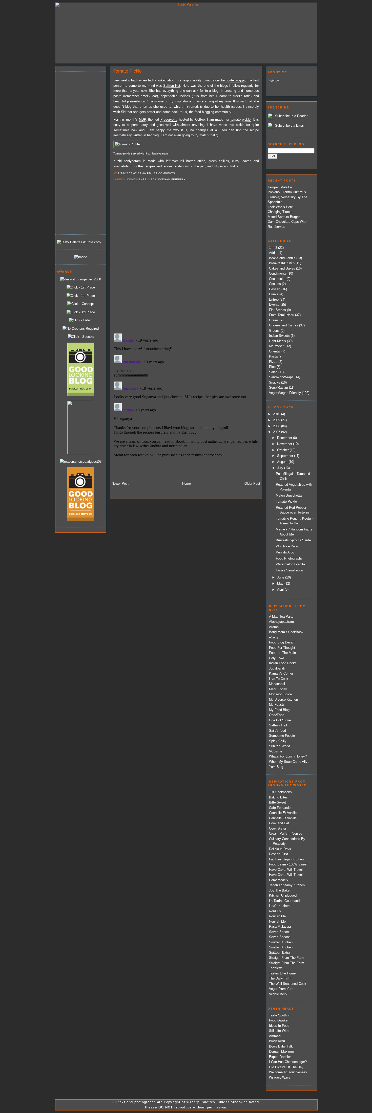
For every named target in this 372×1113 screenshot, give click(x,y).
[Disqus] (186, 260)
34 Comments (164, 173)
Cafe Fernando (280, 808)
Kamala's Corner (281, 673)
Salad (273, 372)
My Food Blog (279, 710)
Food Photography (289, 558)
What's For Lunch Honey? (288, 756)
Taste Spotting (279, 1015)
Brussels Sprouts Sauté (293, 540)
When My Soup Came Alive (289, 762)
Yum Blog (276, 767)
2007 (277, 432)
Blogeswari (277, 1041)
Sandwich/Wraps (281, 377)
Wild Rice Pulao (287, 546)
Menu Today (278, 689)
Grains (274, 320)
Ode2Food (276, 715)
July (280, 468)
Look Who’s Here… (282, 207)
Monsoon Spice (280, 694)
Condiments (137, 179)
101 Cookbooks (280, 792)
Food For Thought (282, 648)
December (285, 438)
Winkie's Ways (280, 1077)
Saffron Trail (278, 725)
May (280, 583)
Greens (274, 330)
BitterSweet (277, 802)
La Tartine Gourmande (285, 901)
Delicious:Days (280, 849)
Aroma (274, 627)
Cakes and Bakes (282, 268)
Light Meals (277, 341)
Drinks (273, 294)
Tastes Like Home (282, 973)
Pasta (273, 356)
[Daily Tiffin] (80, 257)
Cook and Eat (279, 823)
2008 (277, 426)
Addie (273, 253)
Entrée (274, 299)
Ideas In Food (279, 1026)
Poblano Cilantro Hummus (287, 192)
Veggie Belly (278, 994)
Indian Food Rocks (283, 663)
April (281, 589)
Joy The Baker (280, 890)
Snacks (274, 382)
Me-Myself (276, 346)
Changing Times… (281, 212)
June (281, 577)
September (285, 456)
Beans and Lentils (282, 258)
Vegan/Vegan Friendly (167, 179)
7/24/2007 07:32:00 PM (134, 173)
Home (186, 483)
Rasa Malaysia (280, 926)
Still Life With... (280, 1031)
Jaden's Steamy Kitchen (287, 885)
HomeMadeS (278, 880)
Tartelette (276, 968)
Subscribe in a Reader (291, 116)
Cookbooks (277, 279)
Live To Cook (278, 679)
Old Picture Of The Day (286, 1067)
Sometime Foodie (282, 736)
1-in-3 (273, 248)
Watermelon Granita (290, 564)
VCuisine (275, 751)
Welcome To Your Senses (288, 1072)
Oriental (274, 351)
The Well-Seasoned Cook (287, 984)
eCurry (274, 637)
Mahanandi (277, 684)
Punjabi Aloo (285, 552)
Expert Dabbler (280, 1057)
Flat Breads (277, 310)
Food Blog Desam (282, 642)
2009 (277, 420)
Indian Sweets (279, 336)
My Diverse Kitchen (283, 699)
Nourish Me (277, 916)
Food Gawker (278, 1020)
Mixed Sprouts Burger (284, 217)
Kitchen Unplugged (283, 895)
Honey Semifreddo (289, 570)
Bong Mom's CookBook (286, 632)
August (282, 462)
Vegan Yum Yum (281, 989)
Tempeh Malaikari (281, 187)
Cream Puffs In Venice (285, 833)
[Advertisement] (77, 152)
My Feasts (277, 704)
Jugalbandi (277, 668)
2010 (277, 414)
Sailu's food (277, 730)
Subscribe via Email (289, 125)
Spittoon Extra (279, 952)
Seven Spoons (280, 932)
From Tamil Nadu (281, 315)
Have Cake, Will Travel (286, 870)
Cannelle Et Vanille (283, 813)
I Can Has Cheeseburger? (288, 1062)
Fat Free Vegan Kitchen (286, 859)
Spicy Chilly (277, 741)
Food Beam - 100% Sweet (288, 864)
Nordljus (275, 911)
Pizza (273, 362)
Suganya (274, 80)
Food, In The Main (282, 653)
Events (274, 304)
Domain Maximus (282, 1051)
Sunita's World (279, 746)
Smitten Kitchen (281, 942)
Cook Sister (277, 828)
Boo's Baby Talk (281, 1046)
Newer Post (120, 483)
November (285, 444)
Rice (272, 367)
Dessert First (278, 854)
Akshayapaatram (281, 622)
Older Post (252, 483)
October (283, 450)
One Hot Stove (280, 720)
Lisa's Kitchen (279, 906)
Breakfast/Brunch (282, 263)
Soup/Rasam (278, 387)
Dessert (274, 289)
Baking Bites (278, 797)
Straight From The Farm (286, 958)
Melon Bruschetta (289, 495)
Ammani (275, 1036)
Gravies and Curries (283, 325)
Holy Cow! (276, 658)
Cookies (275, 284)
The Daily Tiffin (280, 978)
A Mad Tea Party (281, 616)
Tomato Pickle (127, 71)
